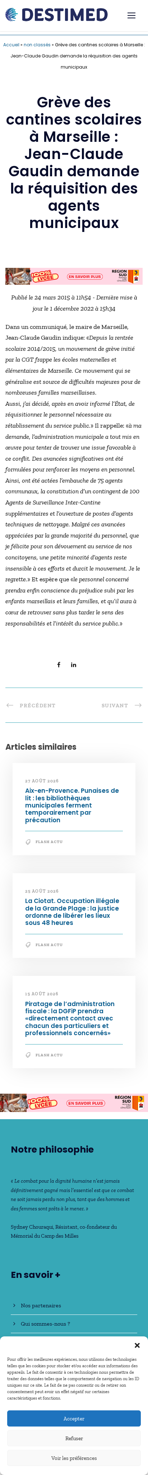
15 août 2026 (41, 993)
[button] (137, 1345)
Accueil (11, 45)
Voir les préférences (74, 1458)
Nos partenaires (41, 1305)
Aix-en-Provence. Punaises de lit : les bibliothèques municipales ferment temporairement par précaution (72, 805)
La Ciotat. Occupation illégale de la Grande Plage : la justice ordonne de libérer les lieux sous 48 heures (72, 912)
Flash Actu (49, 841)
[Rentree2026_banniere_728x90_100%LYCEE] (74, 276)
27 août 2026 (42, 780)
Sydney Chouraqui (32, 1227)
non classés (37, 45)
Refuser (74, 1438)
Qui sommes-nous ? (45, 1323)
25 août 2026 (42, 891)
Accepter (74, 1418)
